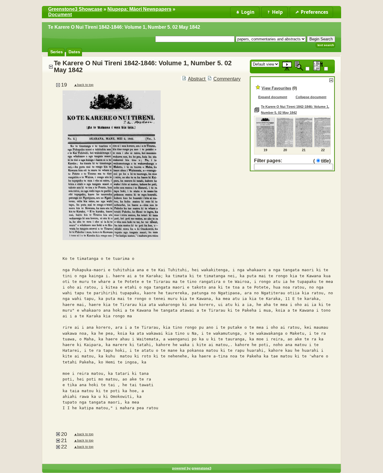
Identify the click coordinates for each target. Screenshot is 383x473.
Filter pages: (268, 160)
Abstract (197, 78)
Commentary (227, 78)
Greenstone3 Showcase (75, 9)
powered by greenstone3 (191, 468)
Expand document (272, 97)
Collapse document (311, 97)
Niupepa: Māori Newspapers (139, 9)
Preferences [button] (314, 12)
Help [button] (277, 12)
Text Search (325, 45)
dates (74, 51)
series (56, 51)
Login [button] (247, 12)
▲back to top (83, 85)
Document (60, 14)
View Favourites (276, 88)
